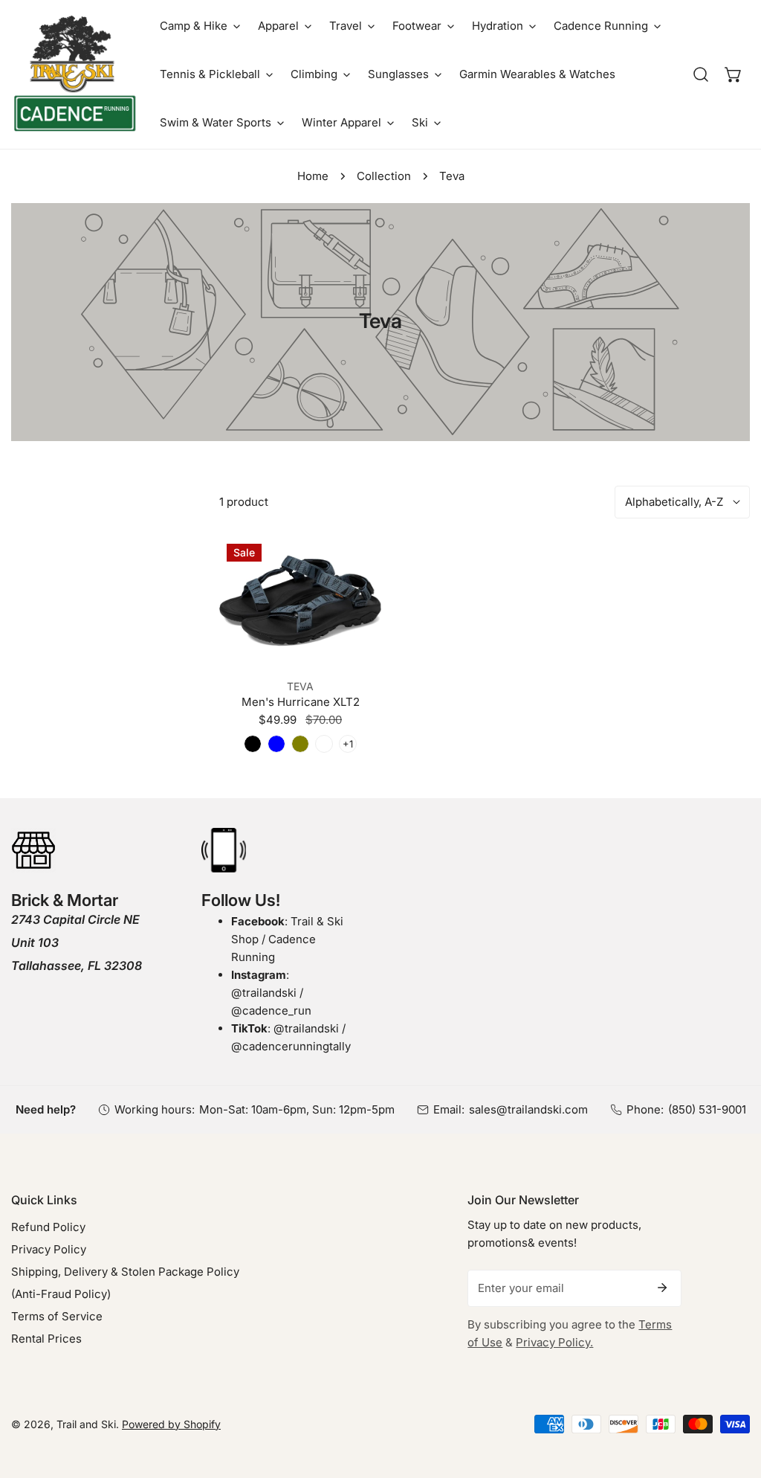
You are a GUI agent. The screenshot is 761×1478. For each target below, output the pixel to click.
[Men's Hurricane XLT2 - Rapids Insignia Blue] (276, 744)
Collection (384, 176)
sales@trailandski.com (528, 1109)
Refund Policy (48, 1227)
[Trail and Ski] (74, 74)
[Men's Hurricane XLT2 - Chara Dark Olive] (300, 744)
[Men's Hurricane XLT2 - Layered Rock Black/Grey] (324, 744)
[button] (200, 25)
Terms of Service (57, 1316)
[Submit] (662, 1287)
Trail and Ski (86, 1424)
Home (312, 176)
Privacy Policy (48, 1249)
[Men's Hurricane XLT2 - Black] (253, 744)
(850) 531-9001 (707, 1109)
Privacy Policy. (554, 1342)
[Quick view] (352, 648)
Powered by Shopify (171, 1424)
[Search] (700, 74)
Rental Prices (46, 1338)
